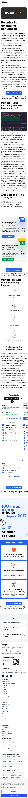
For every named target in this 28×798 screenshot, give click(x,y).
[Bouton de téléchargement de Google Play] (7, 660)
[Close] (26, 781)
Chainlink (18, 777)
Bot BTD (5, 689)
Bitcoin (20, 775)
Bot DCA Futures (7, 700)
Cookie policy (13, 787)
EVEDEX (22, 759)
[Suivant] (24, 431)
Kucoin (9, 763)
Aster (4, 756)
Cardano (12, 777)
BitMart (10, 766)
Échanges (4, 717)
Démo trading (5, 706)
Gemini (9, 761)
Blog (3, 713)
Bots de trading (5, 681)
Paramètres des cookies (7, 750)
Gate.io (4, 761)
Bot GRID (5, 685)
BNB (8, 775)
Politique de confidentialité (8, 742)
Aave (4, 772)
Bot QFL (5, 693)
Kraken (4, 763)
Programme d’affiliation (7, 731)
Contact (3, 735)
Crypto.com (15, 759)
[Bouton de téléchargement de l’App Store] (7, 663)
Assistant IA (4, 702)
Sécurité (4, 729)
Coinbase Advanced (7, 759)
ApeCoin (15, 772)
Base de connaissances (7, 715)
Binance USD (13, 775)
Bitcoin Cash (5, 777)
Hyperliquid (19, 761)
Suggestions (5, 721)
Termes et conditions (7, 740)
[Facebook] (11, 676)
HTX (14, 761)
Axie (3, 775)
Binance (8, 756)
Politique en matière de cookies (9, 746)
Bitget (19, 756)
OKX (14, 763)
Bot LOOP (5, 691)
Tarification (4, 708)
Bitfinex (14, 756)
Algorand (9, 772)
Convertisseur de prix (7, 719)
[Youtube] (7, 676)
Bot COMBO (6, 698)
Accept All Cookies (14, 795)
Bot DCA (5, 687)
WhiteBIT (4, 766)
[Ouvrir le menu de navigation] (24, 2)
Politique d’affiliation (6, 748)
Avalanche (21, 772)
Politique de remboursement (8, 744)
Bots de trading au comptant (8, 683)
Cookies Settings (14, 791)
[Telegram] (3, 676)
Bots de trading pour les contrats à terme (11, 696)
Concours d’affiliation (7, 733)
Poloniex (19, 763)
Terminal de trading (6, 704)
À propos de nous (6, 727)
